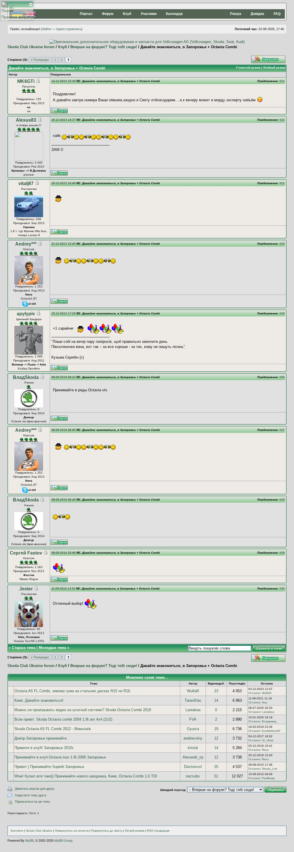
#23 (282, 183)
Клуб (127, 14)
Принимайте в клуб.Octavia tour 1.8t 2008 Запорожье (60, 757)
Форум (107, 14)
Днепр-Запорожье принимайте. (41, 738)
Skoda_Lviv (269, 768)
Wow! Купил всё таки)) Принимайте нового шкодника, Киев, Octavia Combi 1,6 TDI (85, 776)
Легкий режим (134, 830)
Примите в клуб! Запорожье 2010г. (44, 748)
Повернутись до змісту (106, 830)
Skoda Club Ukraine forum (31, 47)
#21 (282, 81)
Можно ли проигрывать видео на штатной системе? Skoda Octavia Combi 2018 (82, 710)
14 (216, 700)
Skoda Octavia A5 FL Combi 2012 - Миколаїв (52, 729)
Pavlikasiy (268, 778)
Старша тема (23, 647)
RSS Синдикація (158, 830)
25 (216, 767)
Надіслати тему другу (31, 795)
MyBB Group (63, 840)
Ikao (265, 702)
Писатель (28, 86)
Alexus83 (26, 120)
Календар (174, 14)
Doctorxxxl (193, 767)
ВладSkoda (26, 377)
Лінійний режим (274, 67)
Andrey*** (25, 244)
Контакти (17, 830)
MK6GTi (25, 81)
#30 (282, 588)
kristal (193, 748)
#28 (282, 499)
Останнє (254, 693)
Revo (265, 749)
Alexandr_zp (193, 757)
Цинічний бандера (29, 319)
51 (216, 776)
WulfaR (193, 691)
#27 (282, 429)
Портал (86, 14)
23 (216, 691)
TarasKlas (193, 700)
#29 (282, 552)
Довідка (257, 14)
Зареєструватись (68, 29)
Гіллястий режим (248, 67)
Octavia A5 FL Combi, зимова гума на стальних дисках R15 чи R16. (72, 691)
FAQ (277, 14)
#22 (282, 119)
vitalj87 (26, 183)
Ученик (29, 382)
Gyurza (193, 729)
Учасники (148, 14)
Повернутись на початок (71, 830)
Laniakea (192, 710)
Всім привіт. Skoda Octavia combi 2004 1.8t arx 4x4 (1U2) (63, 719)
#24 (282, 243)
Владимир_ (270, 721)
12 (216, 738)
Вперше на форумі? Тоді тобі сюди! (103, 47)
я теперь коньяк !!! (28, 125)
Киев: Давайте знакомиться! (38, 700)
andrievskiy (192, 738)
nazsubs (193, 776)
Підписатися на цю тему (32, 801)
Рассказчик (28, 188)
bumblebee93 (271, 730)
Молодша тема (52, 647)
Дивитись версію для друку (35, 788)
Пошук (235, 14)
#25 (282, 313)
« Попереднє (40, 59)
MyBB (29, 840)
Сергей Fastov (26, 553)
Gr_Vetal (267, 740)
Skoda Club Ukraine (39, 830)
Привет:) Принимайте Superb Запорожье (49, 767)
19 (216, 729)
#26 (282, 377)
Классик (28, 249)
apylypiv (26, 313)
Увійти (46, 29)
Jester (26, 588)
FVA (192, 719)
